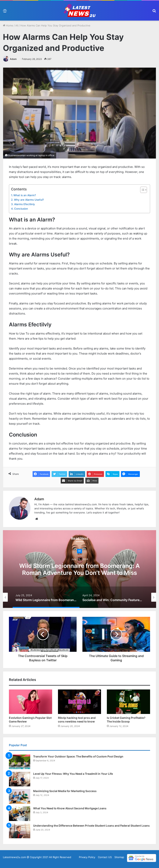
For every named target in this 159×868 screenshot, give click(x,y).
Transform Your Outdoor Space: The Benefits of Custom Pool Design (78, 756)
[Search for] (154, 12)
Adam (13, 59)
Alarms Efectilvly (24, 204)
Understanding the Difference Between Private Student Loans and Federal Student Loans (91, 825)
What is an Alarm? (24, 195)
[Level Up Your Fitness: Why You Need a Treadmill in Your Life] (19, 779)
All (16, 25)
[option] (79, 569)
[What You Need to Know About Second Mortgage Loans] (19, 813)
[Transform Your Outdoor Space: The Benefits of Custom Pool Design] (19, 762)
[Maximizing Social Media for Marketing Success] (19, 796)
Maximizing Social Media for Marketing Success (65, 791)
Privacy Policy (87, 857)
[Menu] (5, 12)
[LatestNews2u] (79, 10)
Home (9, 25)
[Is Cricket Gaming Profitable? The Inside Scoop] (128, 701)
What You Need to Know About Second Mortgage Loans (69, 808)
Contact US (105, 857)
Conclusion (21, 208)
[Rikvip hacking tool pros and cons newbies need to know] (79, 701)
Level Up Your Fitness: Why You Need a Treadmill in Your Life (73, 773)
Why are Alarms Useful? (29, 199)
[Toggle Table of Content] (141, 189)
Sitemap (119, 857)
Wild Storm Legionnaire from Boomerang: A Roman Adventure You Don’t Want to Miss (79, 569)
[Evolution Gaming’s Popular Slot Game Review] (30, 701)
